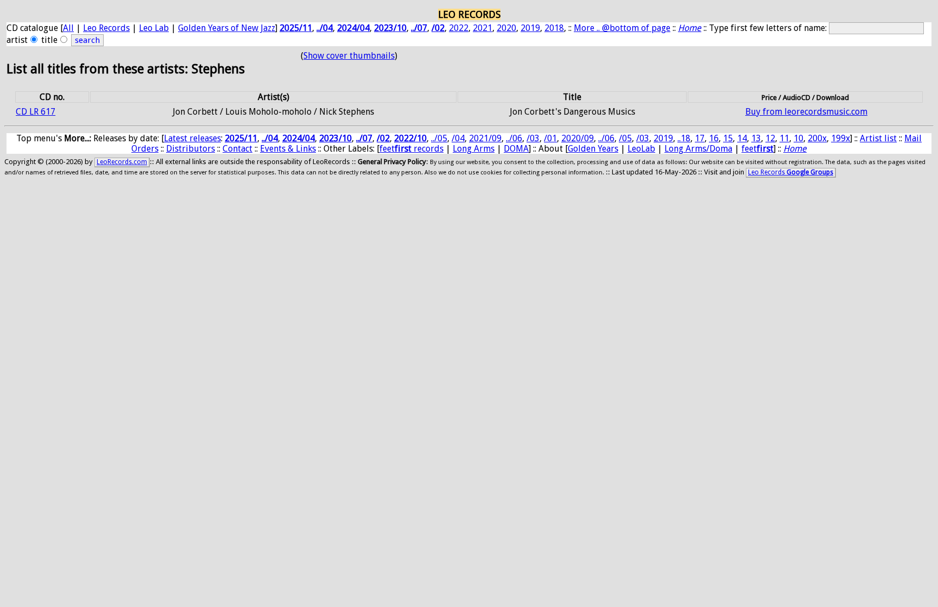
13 (756, 138)
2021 (482, 28)
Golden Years (593, 148)
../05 (439, 138)
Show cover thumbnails (349, 56)
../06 (514, 138)
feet (757, 148)
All (68, 28)
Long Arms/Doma (698, 148)
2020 (506, 28)
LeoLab (641, 148)
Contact (237, 148)
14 (742, 138)
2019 (530, 28)
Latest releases (192, 138)
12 (770, 138)
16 (714, 138)
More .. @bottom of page (622, 28)
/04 (458, 138)
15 (728, 138)
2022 (458, 28)
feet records (411, 148)
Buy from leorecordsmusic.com (806, 112)
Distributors (190, 148)
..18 (683, 138)
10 (798, 138)
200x (817, 138)
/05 (625, 138)
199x (840, 138)
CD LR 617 (35, 112)
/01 (550, 138)
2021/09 (485, 138)
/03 (533, 138)
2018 (554, 28)
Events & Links (288, 148)
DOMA (516, 148)
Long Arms (474, 148)
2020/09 (577, 138)
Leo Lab (154, 28)
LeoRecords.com (122, 162)
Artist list (878, 138)
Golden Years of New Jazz (226, 28)
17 (700, 138)
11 (784, 138)
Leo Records (106, 28)
